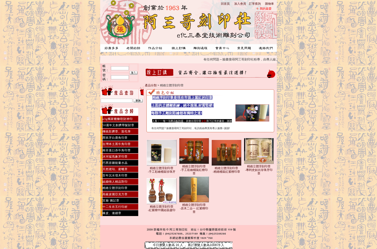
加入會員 (240, 3)
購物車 (269, 3)
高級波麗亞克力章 (115, 194)
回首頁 (225, 3)
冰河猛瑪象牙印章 (115, 156)
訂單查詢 (255, 3)
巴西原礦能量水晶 (115, 162)
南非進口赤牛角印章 (116, 150)
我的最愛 (266, 8)
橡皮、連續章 (111, 213)
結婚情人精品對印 (115, 181)
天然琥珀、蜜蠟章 (115, 169)
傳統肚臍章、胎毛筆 (116, 131)
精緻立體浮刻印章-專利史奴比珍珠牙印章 (259, 170)
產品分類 (151, 85)
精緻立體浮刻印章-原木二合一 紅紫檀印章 (194, 208)
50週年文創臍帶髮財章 (118, 125)
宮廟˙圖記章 (110, 200)
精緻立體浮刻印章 (115, 188)
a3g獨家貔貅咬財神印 (117, 118)
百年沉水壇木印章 (115, 175)
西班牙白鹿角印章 (115, 137)
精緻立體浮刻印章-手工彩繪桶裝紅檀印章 (194, 170)
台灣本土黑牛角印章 (116, 144)
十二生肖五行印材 (115, 206)
